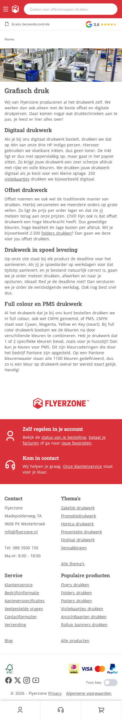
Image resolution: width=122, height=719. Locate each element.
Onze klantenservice (82, 466)
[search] (109, 9)
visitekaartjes (17, 179)
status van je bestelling (63, 437)
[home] (15, 9)
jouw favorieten (76, 443)
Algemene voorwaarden (89, 693)
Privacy (55, 693)
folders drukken (56, 233)
